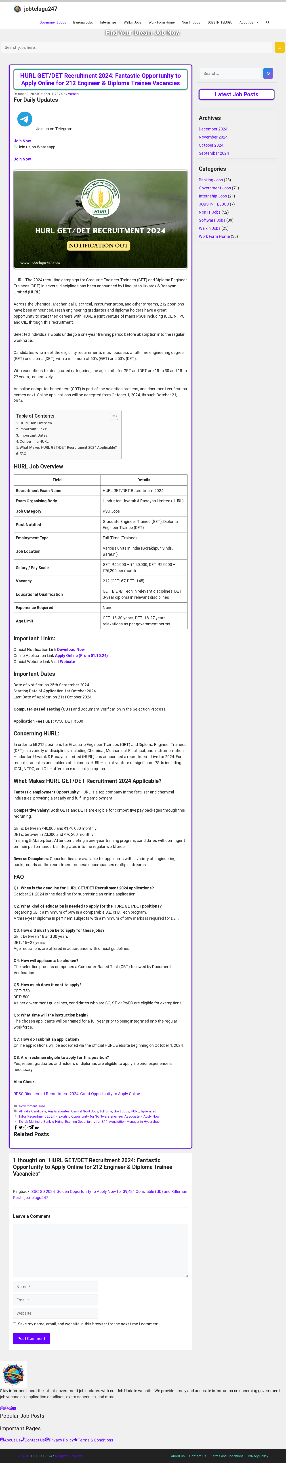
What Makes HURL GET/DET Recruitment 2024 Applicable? (68, 447)
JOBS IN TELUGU (219, 22)
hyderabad (148, 1111)
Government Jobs (53, 22)
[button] (268, 22)
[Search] (280, 47)
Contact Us (197, 1456)
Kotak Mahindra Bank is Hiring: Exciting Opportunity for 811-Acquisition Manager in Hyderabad (89, 1122)
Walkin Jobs (132, 22)
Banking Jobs (83, 22)
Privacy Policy (258, 1456)
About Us (246, 22)
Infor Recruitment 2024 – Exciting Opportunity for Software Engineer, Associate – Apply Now (89, 1116)
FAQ (23, 454)
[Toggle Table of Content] (112, 416)
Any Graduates (59, 1111)
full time (106, 1111)
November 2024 (213, 137)
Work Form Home (162, 22)
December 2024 (213, 129)
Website (67, 661)
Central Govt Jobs (84, 1111)
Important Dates (33, 435)
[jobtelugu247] (17, 9)
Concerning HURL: (35, 441)
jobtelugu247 (40, 9)
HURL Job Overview (36, 423)
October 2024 (211, 145)
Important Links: (33, 429)
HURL (135, 1111)
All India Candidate (32, 1111)
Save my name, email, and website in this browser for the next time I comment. (89, 1324)
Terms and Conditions (227, 1456)
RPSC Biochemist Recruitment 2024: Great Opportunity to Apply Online (77, 1093)
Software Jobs (212, 220)
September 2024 (214, 153)
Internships (108, 22)
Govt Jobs (121, 1111)
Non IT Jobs (191, 22)
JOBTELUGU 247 (41, 1456)
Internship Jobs (213, 196)
